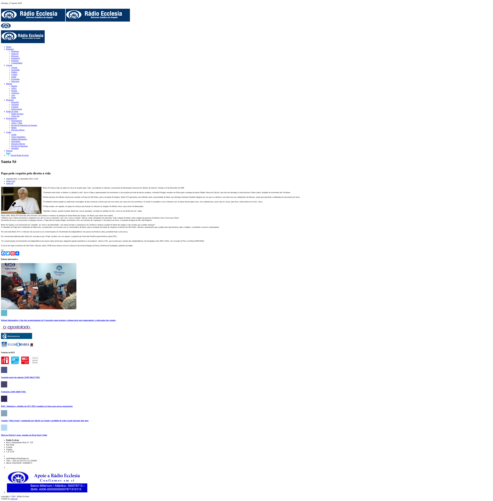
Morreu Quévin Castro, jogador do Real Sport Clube (24, 435)
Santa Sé (9, 183)
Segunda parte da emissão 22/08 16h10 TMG (20, 377)
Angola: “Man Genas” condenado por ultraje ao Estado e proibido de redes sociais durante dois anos (45, 421)
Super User (10, 181)
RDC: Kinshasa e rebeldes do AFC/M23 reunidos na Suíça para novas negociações (37, 406)
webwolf (13, 499)
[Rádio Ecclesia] (33, 21)
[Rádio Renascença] (16, 338)
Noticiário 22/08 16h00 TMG (13, 392)
